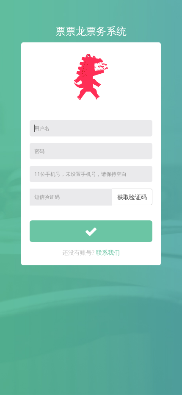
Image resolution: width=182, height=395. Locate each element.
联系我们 (108, 252)
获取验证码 (132, 197)
